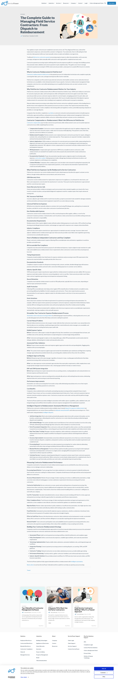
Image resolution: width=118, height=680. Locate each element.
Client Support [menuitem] (71, 643)
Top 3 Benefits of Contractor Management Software (32, 609)
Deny (104, 676)
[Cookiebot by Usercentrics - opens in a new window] (12, 677)
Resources (65, 3)
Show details (24, 677)
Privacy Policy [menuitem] (87, 653)
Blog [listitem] (50, 623)
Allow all (104, 668)
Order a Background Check (96, 3)
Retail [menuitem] (37, 657)
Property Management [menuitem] (42, 654)
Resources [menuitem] (54, 646)
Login (86, 3)
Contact (80, 3)
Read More (41, 625)
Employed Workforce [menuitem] (25, 640)
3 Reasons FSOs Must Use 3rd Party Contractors (57, 609)
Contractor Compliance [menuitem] (26, 649)
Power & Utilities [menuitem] (40, 652)
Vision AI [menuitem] (22, 652)
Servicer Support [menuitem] (72, 646)
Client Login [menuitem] (71, 640)
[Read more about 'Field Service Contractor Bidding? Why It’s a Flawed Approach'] (85, 595)
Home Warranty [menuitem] (40, 646)
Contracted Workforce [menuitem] (26, 643)
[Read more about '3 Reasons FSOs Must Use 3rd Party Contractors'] (59, 595)
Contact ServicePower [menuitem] (73, 649)
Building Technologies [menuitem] (41, 640)
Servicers (58, 3)
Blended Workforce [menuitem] (25, 646)
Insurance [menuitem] (38, 649)
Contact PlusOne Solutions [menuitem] (90, 647)
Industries (51, 3)
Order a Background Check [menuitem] (91, 650)
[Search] (105, 3)
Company (73, 3)
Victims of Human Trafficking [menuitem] (88, 657)
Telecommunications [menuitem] (41, 660)
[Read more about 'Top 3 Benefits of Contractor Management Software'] (32, 595)
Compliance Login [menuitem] (88, 644)
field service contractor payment (41, 57)
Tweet (28, 570)
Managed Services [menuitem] (25, 654)
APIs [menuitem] (85, 641)
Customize (103, 672)
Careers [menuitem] (54, 643)
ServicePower (25, 36)
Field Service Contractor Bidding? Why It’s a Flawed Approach (84, 610)
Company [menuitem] (54, 640)
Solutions (44, 3)
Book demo (112, 3)
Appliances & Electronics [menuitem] (42, 643)
